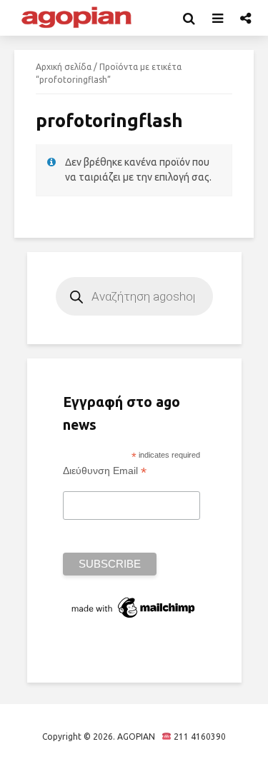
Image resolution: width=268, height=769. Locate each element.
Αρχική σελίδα (63, 66)
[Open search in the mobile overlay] (134, 296)
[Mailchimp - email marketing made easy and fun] (134, 607)
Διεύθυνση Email (105, 471)
